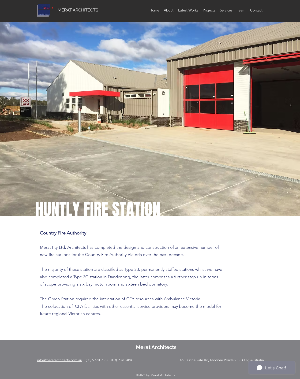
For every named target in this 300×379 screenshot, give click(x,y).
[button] (150, 108)
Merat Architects (156, 347)
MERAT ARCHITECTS (78, 9)
